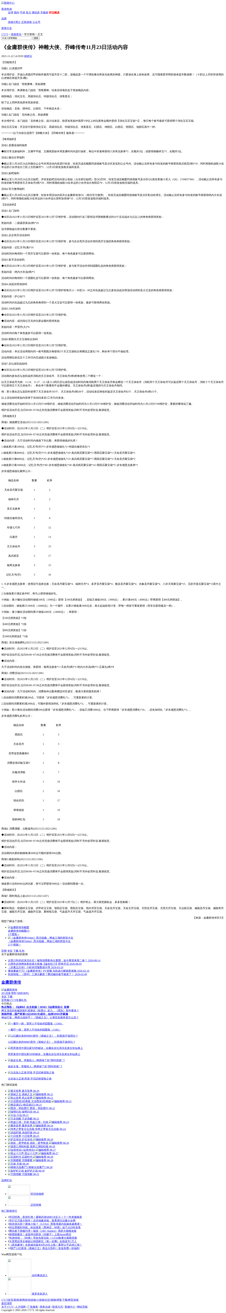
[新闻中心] (8, 2)
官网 (4, 950)
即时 (14, 993)
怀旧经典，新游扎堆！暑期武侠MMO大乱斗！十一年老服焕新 (45, 1217)
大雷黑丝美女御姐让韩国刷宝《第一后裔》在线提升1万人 (43, 1241)
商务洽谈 (45, 1306)
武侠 (8, 993)
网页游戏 (73, 1299)
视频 (53, 1299)
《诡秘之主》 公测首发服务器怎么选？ (56, 1017)
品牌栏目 (6, 1180)
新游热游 (6, 9)
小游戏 (40, 1299)
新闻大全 (6, 28)
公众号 (36, 22)
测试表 (36, 12)
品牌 (4, 18)
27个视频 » (14, 944)
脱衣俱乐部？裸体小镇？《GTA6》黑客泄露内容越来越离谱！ (45, 1224)
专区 (10, 950)
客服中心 (70, 1306)
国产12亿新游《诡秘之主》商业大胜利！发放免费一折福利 (45, 1248)
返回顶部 (6, 1303)
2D (3, 993)
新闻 (16, 1299)
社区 (47, 1299)
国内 (16, 12)
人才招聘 (20, 1306)
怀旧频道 (54, 12)
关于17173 (7, 1306)
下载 (16, 950)
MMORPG (23, 993)
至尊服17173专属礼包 (14, 1000)
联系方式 (57, 1306)
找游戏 (32, 1299)
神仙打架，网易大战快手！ (17, 1017)
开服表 (44, 12)
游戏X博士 (14, 22)
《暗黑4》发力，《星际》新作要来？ (57, 1010)
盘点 (28, 12)
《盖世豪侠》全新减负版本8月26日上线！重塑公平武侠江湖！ (45, 1244)
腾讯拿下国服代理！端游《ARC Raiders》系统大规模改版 (42, 1231)
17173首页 (7, 1299)
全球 (10, 12)
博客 (59, 1299)
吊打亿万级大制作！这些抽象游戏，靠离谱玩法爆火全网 (42, 1220)
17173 (4, 34)
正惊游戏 (26, 22)
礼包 (21, 950)
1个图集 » (13, 934)
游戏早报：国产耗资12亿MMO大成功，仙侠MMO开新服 (34, 1014)
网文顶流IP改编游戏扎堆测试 (18, 1010)
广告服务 (32, 1306)
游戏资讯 (16, 34)
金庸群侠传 (11, 982)
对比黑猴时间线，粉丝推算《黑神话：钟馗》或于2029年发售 (45, 1227)
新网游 (23, 1299)
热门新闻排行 (9, 1210)
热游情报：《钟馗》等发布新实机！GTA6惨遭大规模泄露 (43, 1237)
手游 (22, 12)
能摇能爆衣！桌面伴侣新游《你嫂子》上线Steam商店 (40, 1234)
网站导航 (82, 1306)
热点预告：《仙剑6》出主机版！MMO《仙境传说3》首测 (35, 1007)
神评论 (28, 56)
